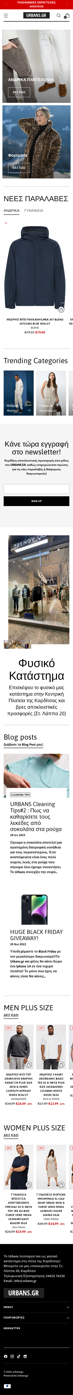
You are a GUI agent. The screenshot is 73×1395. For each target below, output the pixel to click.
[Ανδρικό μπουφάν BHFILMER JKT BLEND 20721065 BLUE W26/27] (35, 267)
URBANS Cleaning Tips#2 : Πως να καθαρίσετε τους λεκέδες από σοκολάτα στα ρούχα (36, 816)
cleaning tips (20, 794)
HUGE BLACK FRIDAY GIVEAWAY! (36, 935)
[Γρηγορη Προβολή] (61, 309)
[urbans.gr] (36, 15)
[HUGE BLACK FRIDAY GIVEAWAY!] (36, 912)
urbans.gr (18, 1371)
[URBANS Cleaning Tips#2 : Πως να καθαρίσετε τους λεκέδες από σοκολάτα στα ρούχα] (36, 776)
